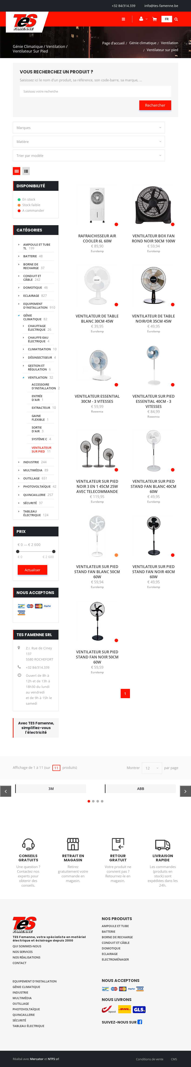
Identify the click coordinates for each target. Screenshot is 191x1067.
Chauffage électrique (37, 328)
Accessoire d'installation (44, 386)
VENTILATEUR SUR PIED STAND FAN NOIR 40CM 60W (153, 571)
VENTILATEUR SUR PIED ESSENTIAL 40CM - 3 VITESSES (154, 401)
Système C (39, 439)
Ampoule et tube (115, 926)
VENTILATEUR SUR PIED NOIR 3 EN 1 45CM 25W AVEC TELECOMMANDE (97, 486)
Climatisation (39, 349)
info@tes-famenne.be (161, 5)
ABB (140, 788)
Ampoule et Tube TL (36, 246)
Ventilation (169, 42)
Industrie (31, 462)
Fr (167, 19)
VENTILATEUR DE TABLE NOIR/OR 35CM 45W (153, 319)
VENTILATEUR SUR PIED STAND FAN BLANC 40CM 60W (153, 486)
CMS (174, 1059)
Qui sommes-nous (27, 946)
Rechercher (155, 105)
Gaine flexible (38, 418)
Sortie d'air (37, 429)
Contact (19, 963)
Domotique (32, 287)
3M (51, 788)
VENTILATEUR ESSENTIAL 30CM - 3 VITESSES (97, 399)
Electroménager (115, 959)
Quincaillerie (34, 495)
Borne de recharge (31, 266)
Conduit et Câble (32, 278)
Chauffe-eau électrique (38, 339)
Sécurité (30, 503)
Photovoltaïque (37, 486)
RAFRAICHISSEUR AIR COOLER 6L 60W (97, 238)
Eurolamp (97, 251)
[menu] (123, 19)
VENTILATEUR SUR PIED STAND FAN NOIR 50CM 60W (97, 657)
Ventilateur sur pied (41, 449)
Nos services (23, 952)
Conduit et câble (116, 943)
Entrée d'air (37, 398)
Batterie (30, 256)
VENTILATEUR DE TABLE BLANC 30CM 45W (97, 319)
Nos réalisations (26, 957)
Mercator (37, 1059)
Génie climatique (142, 42)
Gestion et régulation (37, 367)
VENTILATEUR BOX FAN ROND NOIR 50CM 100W (153, 238)
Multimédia (32, 470)
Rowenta (97, 411)
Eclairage (31, 296)
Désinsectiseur (40, 357)
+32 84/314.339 (123, 5)
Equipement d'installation (35, 306)
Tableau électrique (32, 513)
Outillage (31, 478)
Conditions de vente (149, 1059)
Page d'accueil (113, 43)
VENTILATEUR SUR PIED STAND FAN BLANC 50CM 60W (97, 571)
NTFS (51, 1059)
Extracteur (41, 408)
